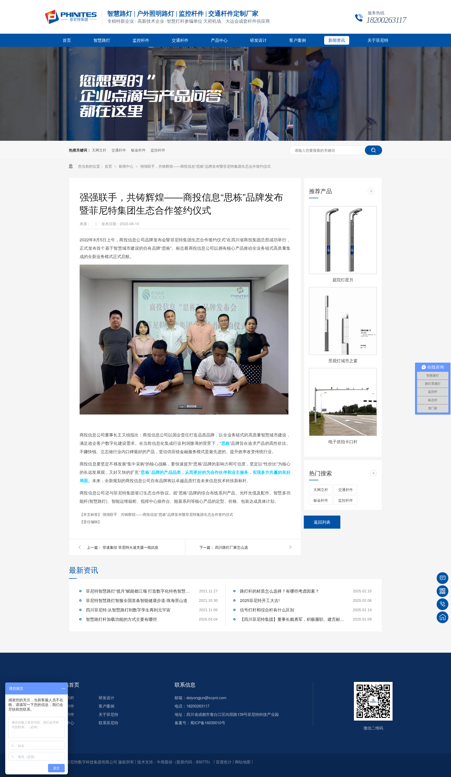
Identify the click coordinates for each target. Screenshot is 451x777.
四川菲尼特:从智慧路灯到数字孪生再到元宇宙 (128, 610)
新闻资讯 (336, 40)
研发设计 (258, 40)
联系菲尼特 (108, 722)
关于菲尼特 (377, 40)
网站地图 (243, 761)
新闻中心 (126, 166)
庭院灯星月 (343, 280)
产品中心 (219, 40)
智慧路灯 (101, 40)
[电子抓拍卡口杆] (343, 402)
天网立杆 (99, 150)
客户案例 (297, 40)
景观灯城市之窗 (343, 361)
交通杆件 (180, 40)
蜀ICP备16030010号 (207, 722)
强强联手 (110, 514)
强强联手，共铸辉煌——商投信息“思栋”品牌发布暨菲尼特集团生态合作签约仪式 (205, 166)
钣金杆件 (138, 150)
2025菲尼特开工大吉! (260, 600)
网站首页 (68, 684)
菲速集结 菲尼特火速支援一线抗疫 (130, 547)
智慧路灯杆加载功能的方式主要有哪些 (121, 619)
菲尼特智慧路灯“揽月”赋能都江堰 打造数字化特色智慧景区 (138, 591)
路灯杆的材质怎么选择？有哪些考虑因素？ (279, 591)
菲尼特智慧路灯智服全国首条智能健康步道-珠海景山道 (136, 600)
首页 (67, 40)
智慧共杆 (66, 697)
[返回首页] (442, 617)
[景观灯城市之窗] (343, 321)
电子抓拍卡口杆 (343, 442)
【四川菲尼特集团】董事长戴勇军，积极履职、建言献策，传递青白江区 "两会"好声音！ (292, 619)
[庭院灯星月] (343, 240)
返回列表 (322, 522)
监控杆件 (141, 40)
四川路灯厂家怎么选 (231, 547)
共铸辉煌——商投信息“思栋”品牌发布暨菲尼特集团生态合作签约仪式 (177, 514)
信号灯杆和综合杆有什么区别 (267, 610)
